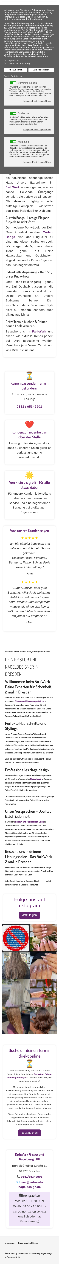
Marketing (23, 142)
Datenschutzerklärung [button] (19, 63)
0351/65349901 (31, 1176)
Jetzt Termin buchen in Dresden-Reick (22, 881)
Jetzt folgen (29, 915)
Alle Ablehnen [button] (15, 70)
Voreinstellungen (27, 83)
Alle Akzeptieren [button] (41, 70)
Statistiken (24, 113)
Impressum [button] (13, 60)
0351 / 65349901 (29, 406)
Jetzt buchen (30, 1132)
